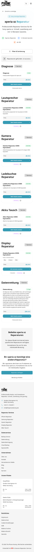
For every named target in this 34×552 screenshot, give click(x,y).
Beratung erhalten (17, 377)
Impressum (4, 517)
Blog (2, 465)
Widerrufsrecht (5, 531)
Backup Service (5, 436)
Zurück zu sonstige (10, 11)
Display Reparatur (6, 425)
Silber (16, 260)
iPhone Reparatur (6, 416)
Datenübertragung (6, 442)
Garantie (3, 534)
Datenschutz (5, 520)
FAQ (2, 468)
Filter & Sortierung (18, 51)
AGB (2, 526)
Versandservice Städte (7, 462)
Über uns (4, 456)
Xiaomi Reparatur (6, 422)
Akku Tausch (5, 428)
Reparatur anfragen (17, 372)
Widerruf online (6, 528)
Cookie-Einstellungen (7, 523)
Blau (5, 260)
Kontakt (3, 459)
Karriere (3, 471)
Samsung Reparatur (7, 419)
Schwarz (10, 260)
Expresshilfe (5, 448)
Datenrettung (5, 439)
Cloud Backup (5, 445)
